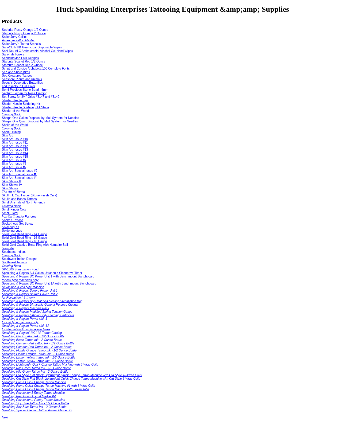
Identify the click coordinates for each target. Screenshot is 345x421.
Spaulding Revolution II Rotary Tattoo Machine (33, 400)
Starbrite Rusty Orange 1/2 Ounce (25, 29)
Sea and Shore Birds (16, 72)
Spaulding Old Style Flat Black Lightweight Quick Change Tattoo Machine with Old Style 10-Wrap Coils (72, 375)
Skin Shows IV (12, 185)
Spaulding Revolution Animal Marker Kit (29, 396)
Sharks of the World (15, 112)
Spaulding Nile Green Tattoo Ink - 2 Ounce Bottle (35, 371)
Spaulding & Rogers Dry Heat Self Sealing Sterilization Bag (42, 301)
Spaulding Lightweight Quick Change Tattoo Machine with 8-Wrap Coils (50, 364)
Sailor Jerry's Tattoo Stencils (21, 44)
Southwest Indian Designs (19, 259)
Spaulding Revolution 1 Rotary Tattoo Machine (33, 392)
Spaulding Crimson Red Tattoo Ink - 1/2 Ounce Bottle (38, 343)
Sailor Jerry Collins (18, 38)
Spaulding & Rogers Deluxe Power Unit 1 (30, 290)
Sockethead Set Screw (17, 223)
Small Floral (19, 214)
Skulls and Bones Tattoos (19, 199)
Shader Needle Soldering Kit (21, 103)
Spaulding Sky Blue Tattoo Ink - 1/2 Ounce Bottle (35, 403)
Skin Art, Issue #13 (15, 149)
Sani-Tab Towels (13, 54)
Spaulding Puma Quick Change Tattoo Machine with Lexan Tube (45, 389)
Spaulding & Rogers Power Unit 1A (26, 327)
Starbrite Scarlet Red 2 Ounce (22, 65)
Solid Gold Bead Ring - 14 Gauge (24, 234)
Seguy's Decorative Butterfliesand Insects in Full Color (22, 84)
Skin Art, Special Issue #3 (19, 174)
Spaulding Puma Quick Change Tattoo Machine (34, 382)
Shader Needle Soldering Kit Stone (25, 107)
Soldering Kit (10, 227)
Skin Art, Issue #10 (15, 139)
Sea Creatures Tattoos (17, 75)
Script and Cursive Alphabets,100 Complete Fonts (36, 68)
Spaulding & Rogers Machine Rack (25, 308)
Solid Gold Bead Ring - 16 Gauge (24, 237)
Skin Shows (13, 190)
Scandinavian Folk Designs (20, 58)
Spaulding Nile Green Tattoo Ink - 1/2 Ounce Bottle (36, 368)
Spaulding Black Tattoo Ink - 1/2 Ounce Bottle (33, 336)
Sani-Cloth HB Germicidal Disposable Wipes (32, 47)
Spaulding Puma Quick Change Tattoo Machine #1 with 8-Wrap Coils (48, 385)
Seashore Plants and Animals (22, 79)
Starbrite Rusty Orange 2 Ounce (24, 33)
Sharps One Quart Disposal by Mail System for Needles (40, 121)
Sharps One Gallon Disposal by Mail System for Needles (40, 118)
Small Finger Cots (14, 209)
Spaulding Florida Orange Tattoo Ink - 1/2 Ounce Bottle (39, 350)
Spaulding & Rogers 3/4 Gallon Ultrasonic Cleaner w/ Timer (42, 273)
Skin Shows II (11, 181)
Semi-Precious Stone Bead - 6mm (25, 89)
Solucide (8, 248)
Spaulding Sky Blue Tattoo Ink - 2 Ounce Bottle (34, 407)
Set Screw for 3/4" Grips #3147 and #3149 (30, 96)
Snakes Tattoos (12, 220)
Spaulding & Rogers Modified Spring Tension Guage (37, 311)
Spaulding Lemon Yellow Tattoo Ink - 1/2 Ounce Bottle (38, 357)
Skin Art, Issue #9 (14, 167)
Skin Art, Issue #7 (14, 160)
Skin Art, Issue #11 (15, 142)
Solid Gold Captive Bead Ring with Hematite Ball (35, 244)
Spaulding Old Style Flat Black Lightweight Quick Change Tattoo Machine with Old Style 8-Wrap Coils (71, 378)
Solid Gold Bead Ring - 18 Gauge (24, 241)
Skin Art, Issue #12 (15, 146)
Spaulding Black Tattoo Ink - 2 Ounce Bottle (32, 340)
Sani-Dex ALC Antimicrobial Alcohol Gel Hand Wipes (37, 51)
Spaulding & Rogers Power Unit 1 (24, 320)
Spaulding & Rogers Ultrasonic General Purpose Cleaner (40, 304)
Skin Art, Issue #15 (15, 156)
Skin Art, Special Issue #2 (19, 170)
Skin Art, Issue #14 (15, 153)
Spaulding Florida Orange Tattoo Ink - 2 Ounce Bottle (38, 354)
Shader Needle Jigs (15, 100)
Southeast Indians (14, 253)
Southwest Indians (14, 264)
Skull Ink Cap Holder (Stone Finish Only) (29, 195)
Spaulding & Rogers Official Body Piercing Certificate (38, 315)
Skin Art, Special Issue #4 (19, 177)
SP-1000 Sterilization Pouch (21, 269)
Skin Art (7, 135)
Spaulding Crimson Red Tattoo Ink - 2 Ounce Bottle (37, 347)
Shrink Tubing (11, 132)
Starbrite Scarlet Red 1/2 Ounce (23, 61)
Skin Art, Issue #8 (14, 163)
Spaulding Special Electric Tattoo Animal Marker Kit (37, 410)
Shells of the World (15, 126)
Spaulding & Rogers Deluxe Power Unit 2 (30, 295)
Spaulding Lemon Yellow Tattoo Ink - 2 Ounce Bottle (37, 361)
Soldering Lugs (12, 230)
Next (5, 417)
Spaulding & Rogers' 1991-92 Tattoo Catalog (32, 333)
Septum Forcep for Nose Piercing (24, 93)
